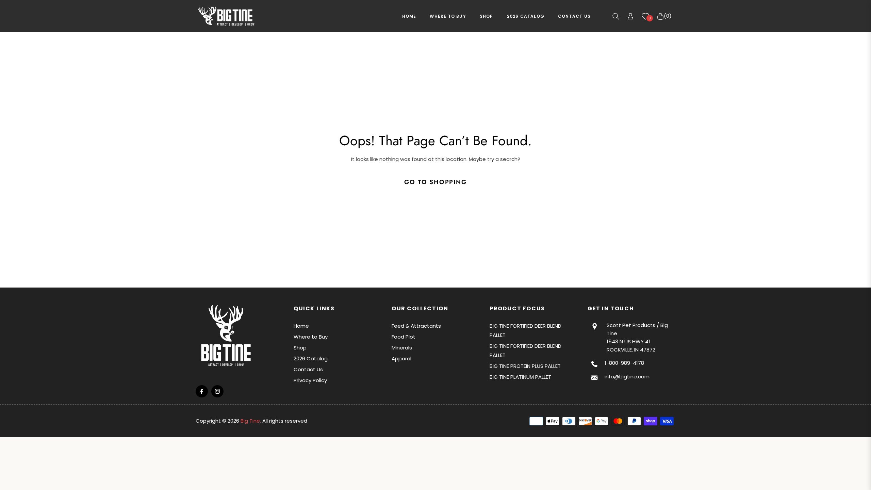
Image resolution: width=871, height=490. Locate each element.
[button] (615, 16)
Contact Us (308, 369)
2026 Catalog (311, 358)
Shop (300, 347)
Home (301, 325)
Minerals (402, 347)
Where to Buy (311, 336)
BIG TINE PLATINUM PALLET (520, 376)
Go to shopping (435, 182)
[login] (630, 16)
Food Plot (403, 336)
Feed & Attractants (416, 325)
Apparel (401, 358)
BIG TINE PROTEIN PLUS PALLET (525, 366)
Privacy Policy (310, 380)
